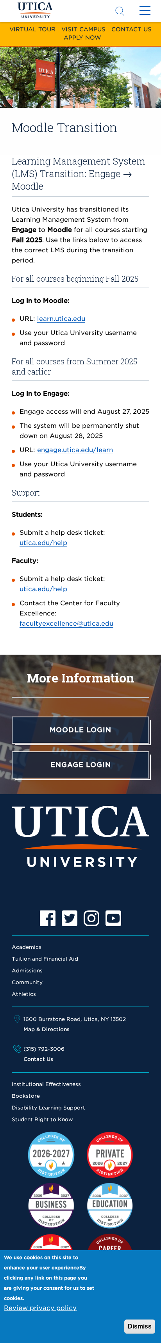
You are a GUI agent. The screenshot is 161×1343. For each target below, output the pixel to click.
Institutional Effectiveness (46, 1084)
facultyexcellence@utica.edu (66, 623)
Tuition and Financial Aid (45, 959)
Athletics (24, 994)
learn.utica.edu (61, 318)
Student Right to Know (42, 1119)
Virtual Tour (32, 29)
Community (27, 982)
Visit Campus (83, 29)
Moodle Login (80, 730)
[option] (47, 918)
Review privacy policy (40, 1308)
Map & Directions (46, 1029)
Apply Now (82, 37)
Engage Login (80, 765)
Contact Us (131, 29)
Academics (26, 947)
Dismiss (140, 1326)
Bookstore (26, 1096)
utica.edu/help (43, 543)
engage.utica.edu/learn (75, 450)
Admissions (27, 971)
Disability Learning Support (48, 1108)
